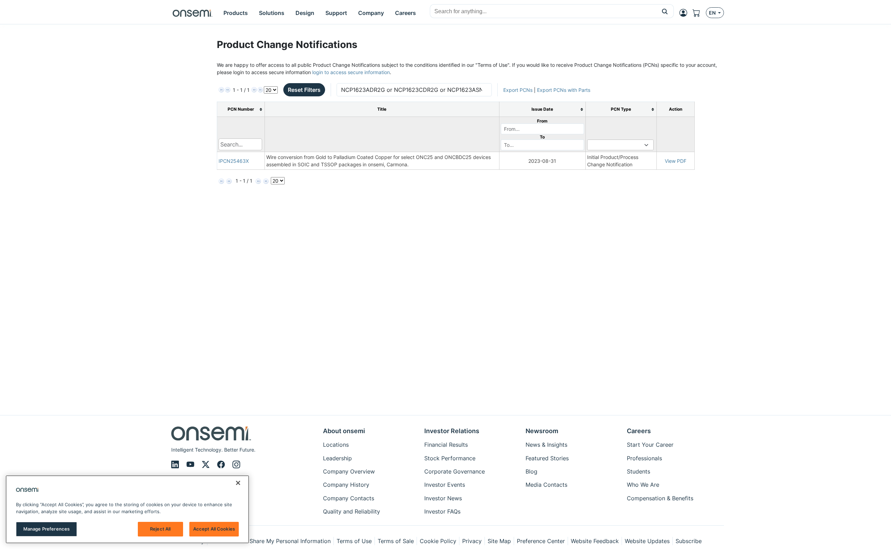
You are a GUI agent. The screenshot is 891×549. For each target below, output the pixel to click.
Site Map (499, 541)
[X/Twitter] (207, 464)
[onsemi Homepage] (192, 13)
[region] (127, 509)
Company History (346, 484)
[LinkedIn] (176, 464)
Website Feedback (595, 541)
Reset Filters (304, 89)
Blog (531, 471)
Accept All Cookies (214, 529)
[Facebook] (222, 464)
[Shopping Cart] (699, 13)
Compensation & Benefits (660, 498)
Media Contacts (546, 484)
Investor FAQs (442, 511)
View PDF (675, 161)
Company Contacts (348, 498)
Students (638, 471)
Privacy (472, 541)
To (542, 137)
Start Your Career (650, 444)
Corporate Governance (454, 471)
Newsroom (542, 431)
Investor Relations (451, 431)
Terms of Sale (396, 541)
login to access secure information (351, 72)
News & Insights (546, 444)
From (542, 121)
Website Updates (647, 541)
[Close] (238, 483)
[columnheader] (241, 109)
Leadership (337, 458)
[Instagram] (236, 464)
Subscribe (689, 541)
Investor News (443, 498)
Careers (639, 431)
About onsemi (344, 431)
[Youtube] (191, 464)
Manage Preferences (46, 529)
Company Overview (349, 471)
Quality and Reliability (351, 511)
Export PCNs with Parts (563, 90)
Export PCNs (518, 90)
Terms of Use (354, 541)
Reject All (160, 529)
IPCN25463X (234, 161)
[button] (665, 11)
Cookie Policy (438, 541)
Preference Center (541, 541)
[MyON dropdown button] (685, 13)
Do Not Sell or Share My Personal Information (270, 541)
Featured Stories (547, 458)
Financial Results (446, 444)
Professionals (644, 458)
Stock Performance (449, 458)
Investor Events (444, 484)
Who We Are (643, 484)
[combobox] (543, 11)
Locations (336, 444)
